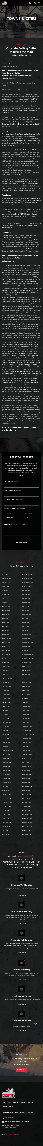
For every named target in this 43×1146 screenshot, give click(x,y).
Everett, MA (5, 734)
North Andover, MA (28, 654)
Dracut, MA (5, 718)
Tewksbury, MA (26, 758)
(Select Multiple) (20, 509)
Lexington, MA (6, 806)
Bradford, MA (6, 646)
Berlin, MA (5, 618)
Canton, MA (5, 670)
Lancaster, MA (6, 794)
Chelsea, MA (6, 682)
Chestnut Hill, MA (7, 686)
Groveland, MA (6, 762)
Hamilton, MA (6, 766)
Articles (30, 1103)
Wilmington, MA (27, 822)
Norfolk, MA (25, 650)
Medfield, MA (26, 590)
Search (11, 1106)
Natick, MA (25, 630)
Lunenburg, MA (6, 822)
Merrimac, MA (26, 606)
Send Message (21, 542)
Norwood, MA (26, 662)
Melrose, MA (26, 602)
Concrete (23, 1103)
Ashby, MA (5, 590)
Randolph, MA (26, 682)
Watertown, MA (27, 786)
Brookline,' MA (6, 654)
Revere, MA (25, 690)
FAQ (36, 1103)
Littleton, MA (6, 814)
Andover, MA (6, 582)
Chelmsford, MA (7, 678)
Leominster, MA (7, 802)
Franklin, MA (5, 746)
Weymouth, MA (27, 818)
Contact (4, 1106)
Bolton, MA (5, 630)
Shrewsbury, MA (27, 726)
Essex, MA (5, 730)
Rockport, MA (26, 694)
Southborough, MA (28, 734)
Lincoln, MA (5, 810)
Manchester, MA (27, 574)
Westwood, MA (27, 814)
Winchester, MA (27, 826)
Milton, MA (25, 622)
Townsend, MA (26, 766)
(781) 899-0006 (9, 1118)
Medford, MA (26, 594)
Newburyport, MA (27, 642)
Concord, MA (6, 698)
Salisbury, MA (26, 706)
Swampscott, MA (27, 754)
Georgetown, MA (7, 750)
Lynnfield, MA (6, 826)
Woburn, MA (26, 830)
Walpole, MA (26, 778)
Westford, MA (26, 802)
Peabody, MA (26, 666)
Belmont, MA (6, 614)
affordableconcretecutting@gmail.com (17, 1122)
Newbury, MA (26, 638)
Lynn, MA (5, 830)
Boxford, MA (6, 642)
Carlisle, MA (5, 674)
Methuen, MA (26, 610)
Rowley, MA (25, 698)
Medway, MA (26, 598)
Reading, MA (26, 686)
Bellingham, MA (6, 610)
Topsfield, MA (26, 762)
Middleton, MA (26, 614)
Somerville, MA (26, 730)
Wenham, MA (26, 798)
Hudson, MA (5, 786)
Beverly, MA (5, 622)
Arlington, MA (6, 586)
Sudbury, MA (26, 750)
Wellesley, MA (26, 794)
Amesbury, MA (6, 578)
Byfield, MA (5, 662)
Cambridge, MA (6, 666)
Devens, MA (5, 710)
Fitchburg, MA (6, 738)
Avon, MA (5, 598)
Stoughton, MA (27, 742)
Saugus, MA (25, 710)
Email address (9, 491)
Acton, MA (5, 574)
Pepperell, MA (26, 670)
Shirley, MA (25, 722)
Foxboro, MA (6, 742)
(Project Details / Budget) (18, 525)
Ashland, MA (6, 594)
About (9, 1103)
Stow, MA (25, 746)
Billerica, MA (5, 626)
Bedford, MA (6, 606)
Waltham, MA (26, 782)
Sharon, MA (25, 714)
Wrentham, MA (26, 834)
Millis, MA (25, 618)
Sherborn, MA (26, 718)
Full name (8, 482)
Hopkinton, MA (6, 782)
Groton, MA (5, 758)
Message (7, 525)
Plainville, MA (26, 674)
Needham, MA (26, 634)
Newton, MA (26, 646)
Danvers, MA (6, 702)
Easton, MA (5, 726)
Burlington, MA (6, 658)
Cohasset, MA (6, 694)
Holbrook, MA (6, 774)
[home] (4, 3)
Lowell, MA (5, 818)
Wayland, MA (26, 790)
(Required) (15, 482)
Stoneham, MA (26, 738)
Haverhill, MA (6, 770)
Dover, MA (5, 714)
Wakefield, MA (26, 774)
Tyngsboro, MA (26, 770)
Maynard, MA (26, 586)
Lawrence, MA (6, 798)
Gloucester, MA (6, 754)
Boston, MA (5, 634)
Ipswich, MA (5, 790)
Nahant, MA (25, 626)
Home (16, 23)
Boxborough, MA (7, 638)
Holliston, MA (6, 778)
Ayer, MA (5, 602)
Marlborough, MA (27, 582)
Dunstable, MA (6, 722)
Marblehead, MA (27, 578)
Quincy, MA (25, 678)
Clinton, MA (5, 690)
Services (15, 1103)
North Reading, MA (28, 658)
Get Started (21, 1070)
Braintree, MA (6, 650)
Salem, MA (25, 702)
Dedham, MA (6, 706)
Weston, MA (26, 810)
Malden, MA (5, 834)
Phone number (10, 500)
